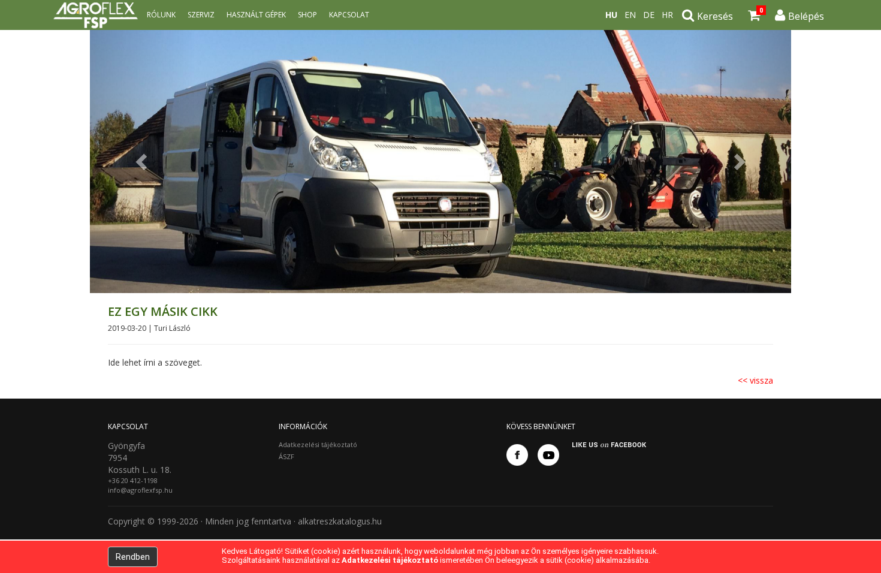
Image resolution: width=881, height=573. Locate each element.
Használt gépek (256, 15)
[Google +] (548, 455)
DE (648, 14)
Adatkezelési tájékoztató (318, 444)
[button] (142, 161)
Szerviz (201, 15)
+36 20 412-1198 (133, 480)
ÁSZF (286, 456)
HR (667, 14)
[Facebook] (517, 455)
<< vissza (755, 380)
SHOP (307, 15)
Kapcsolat (349, 15)
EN (630, 14)
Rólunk (161, 15)
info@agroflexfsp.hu (140, 489)
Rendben (133, 557)
